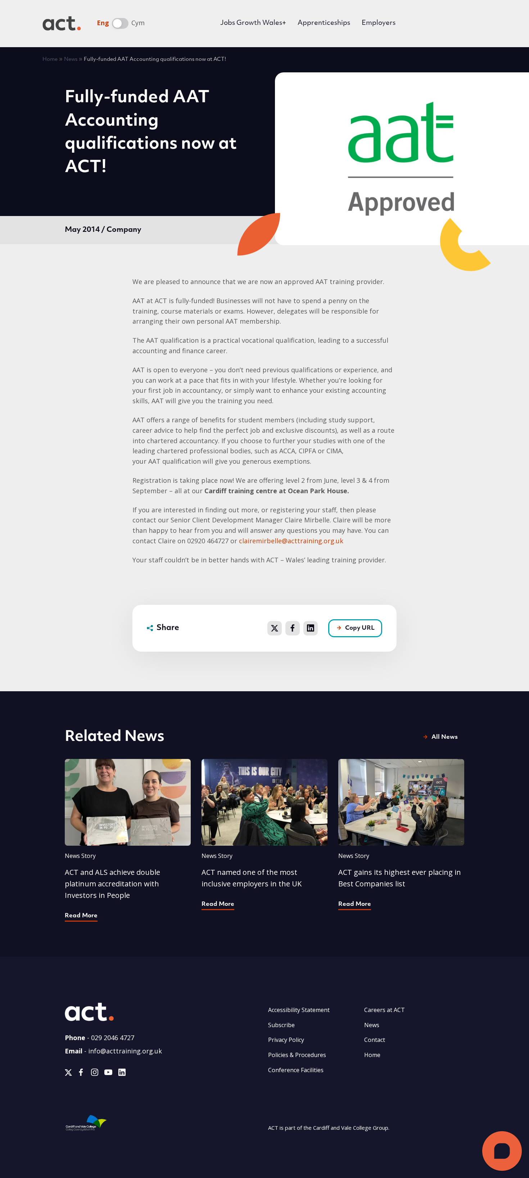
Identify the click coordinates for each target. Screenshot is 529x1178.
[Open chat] (502, 1151)
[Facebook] (81, 1074)
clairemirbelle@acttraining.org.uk (291, 540)
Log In (426, 24)
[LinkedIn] (121, 1074)
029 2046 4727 (112, 1037)
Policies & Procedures (297, 1055)
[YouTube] (108, 1074)
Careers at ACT (384, 1010)
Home (50, 59)
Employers (378, 23)
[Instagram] (94, 1074)
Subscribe (281, 1025)
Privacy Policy (286, 1040)
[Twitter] (68, 1074)
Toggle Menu (475, 23)
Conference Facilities (296, 1070)
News (70, 59)
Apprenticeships (324, 23)
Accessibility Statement (299, 1010)
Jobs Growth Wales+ (253, 23)
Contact (374, 1040)
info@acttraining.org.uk (125, 1051)
